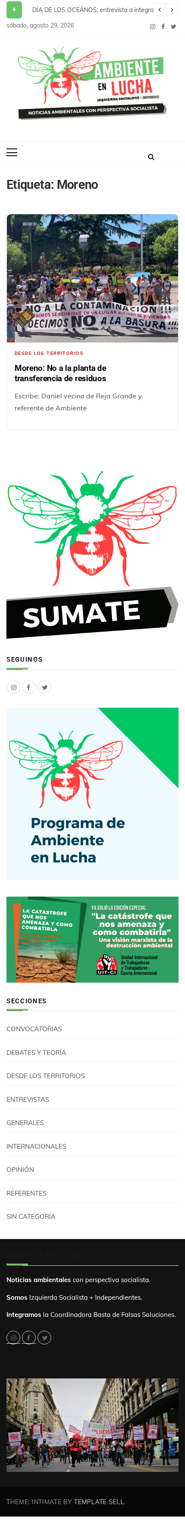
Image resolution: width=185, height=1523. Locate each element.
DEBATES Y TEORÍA (36, 1052)
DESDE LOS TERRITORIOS (49, 353)
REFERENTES (26, 1193)
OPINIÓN (20, 1169)
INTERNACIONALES (36, 1146)
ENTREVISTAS (27, 1099)
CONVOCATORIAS (34, 1029)
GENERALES (25, 1123)
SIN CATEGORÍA (31, 1216)
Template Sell (99, 1502)
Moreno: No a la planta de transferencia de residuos (60, 373)
